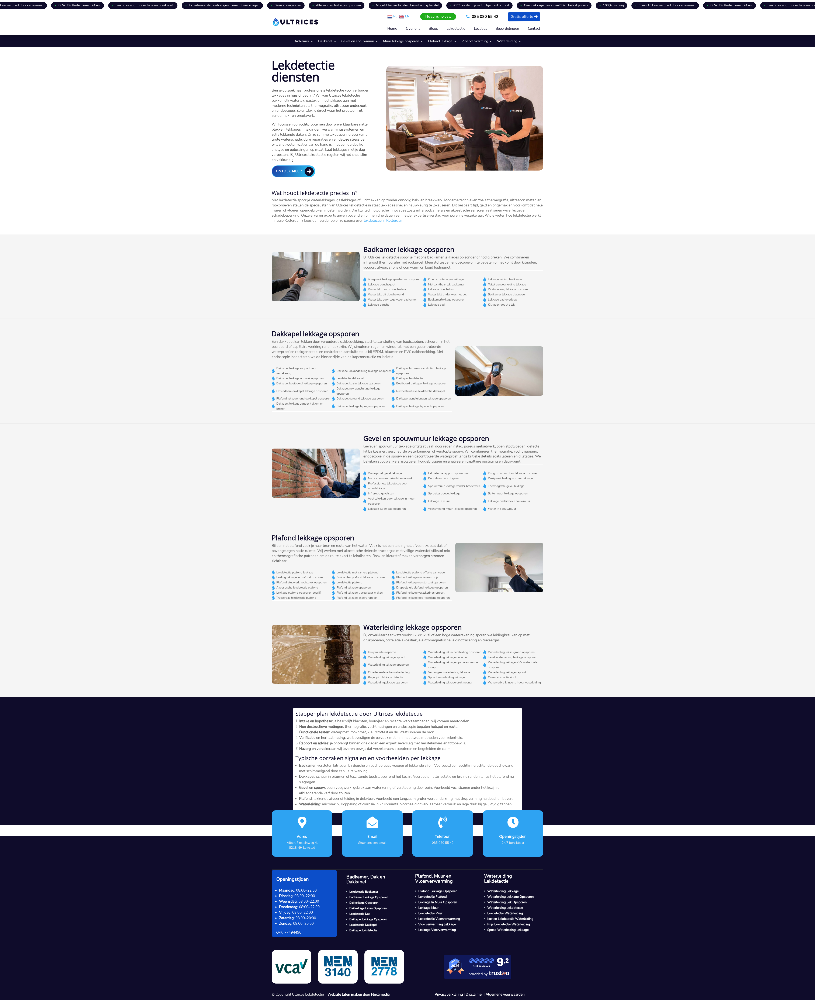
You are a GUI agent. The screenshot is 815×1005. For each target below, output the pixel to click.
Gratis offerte (522, 16)
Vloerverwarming (474, 42)
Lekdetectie (456, 29)
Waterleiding (507, 42)
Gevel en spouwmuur (357, 42)
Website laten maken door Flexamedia (358, 994)
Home (392, 29)
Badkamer (301, 42)
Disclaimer (474, 994)
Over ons (413, 29)
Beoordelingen (507, 29)
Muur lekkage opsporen (401, 42)
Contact (534, 29)
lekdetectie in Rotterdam (383, 220)
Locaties (480, 29)
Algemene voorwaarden (505, 994)
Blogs (433, 29)
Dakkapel (325, 42)
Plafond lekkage (440, 42)
